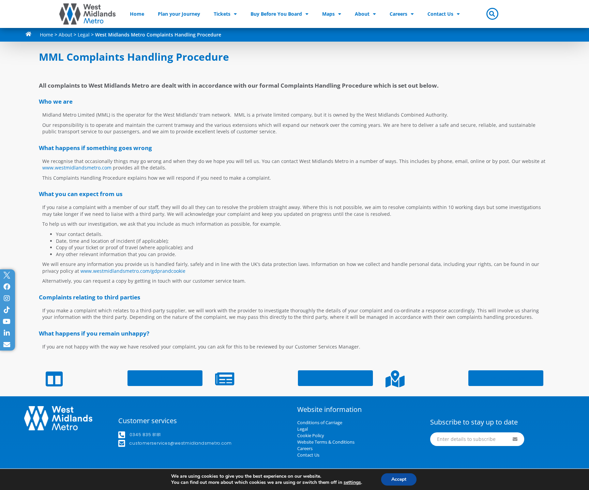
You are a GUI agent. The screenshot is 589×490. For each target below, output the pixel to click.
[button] (492, 14)
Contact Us (440, 14)
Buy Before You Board (276, 14)
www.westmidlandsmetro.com (76, 167)
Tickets (222, 14)
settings (352, 482)
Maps (328, 14)
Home (137, 14)
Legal (84, 34)
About (362, 14)
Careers (398, 14)
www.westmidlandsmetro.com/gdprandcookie (132, 271)
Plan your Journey (179, 14)
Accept (398, 479)
